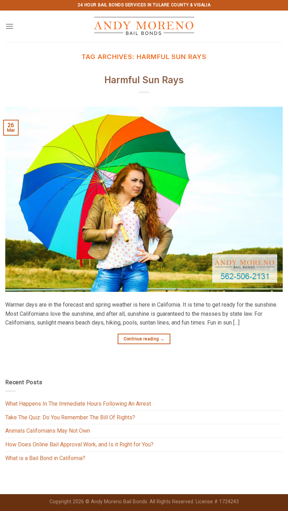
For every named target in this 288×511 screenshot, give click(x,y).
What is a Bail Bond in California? (45, 458)
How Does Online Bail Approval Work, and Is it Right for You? (79, 444)
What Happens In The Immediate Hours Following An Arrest (78, 403)
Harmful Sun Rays (144, 79)
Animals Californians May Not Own (47, 430)
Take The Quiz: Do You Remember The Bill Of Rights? (70, 417)
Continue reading (144, 338)
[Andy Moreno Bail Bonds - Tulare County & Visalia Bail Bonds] (144, 26)
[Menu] (9, 26)
